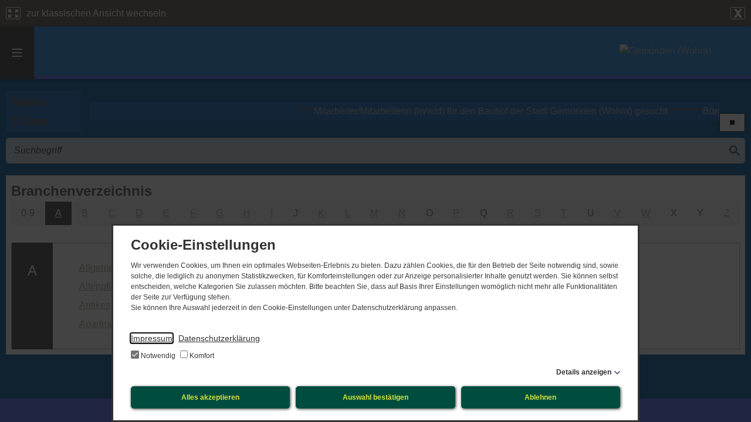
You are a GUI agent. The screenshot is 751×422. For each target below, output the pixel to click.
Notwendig (158, 356)
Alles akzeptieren (210, 397)
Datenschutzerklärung (219, 338)
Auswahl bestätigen (375, 397)
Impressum (151, 338)
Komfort (201, 356)
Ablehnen (540, 397)
